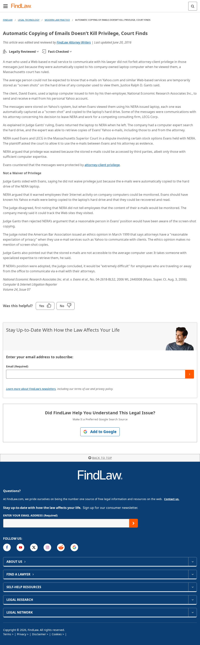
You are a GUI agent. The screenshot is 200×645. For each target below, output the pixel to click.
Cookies (57, 634)
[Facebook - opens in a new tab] (7, 547)
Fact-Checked (58, 51)
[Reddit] (61, 547)
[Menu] (5, 6)
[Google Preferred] (74, 547)
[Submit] (189, 374)
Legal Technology (28, 19)
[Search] (192, 6)
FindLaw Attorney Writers (74, 42)
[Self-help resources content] (192, 587)
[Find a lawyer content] (192, 574)
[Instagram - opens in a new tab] (47, 547)
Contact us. (171, 499)
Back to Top (102, 458)
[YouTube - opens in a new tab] (20, 547)
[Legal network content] (192, 612)
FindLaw (7, 19)
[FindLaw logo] (22, 6)
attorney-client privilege (102, 165)
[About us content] (192, 561)
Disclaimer (39, 634)
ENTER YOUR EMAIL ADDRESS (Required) (30, 515)
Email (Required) (17, 366)
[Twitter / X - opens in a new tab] (34, 547)
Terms (7, 634)
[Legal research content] (192, 599)
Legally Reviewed (22, 51)
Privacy (21, 634)
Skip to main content (100, 4)
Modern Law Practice (57, 19)
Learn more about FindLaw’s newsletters (31, 389)
